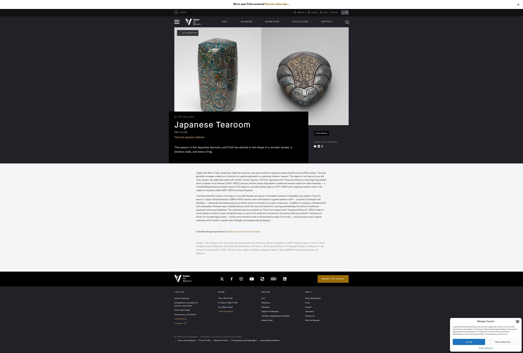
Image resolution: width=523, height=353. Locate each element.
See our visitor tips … (277, 4)
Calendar (246, 22)
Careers (308, 307)
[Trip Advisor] (273, 279)
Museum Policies (221, 340)
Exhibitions (272, 22)
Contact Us (310, 316)
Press (307, 303)
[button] (517, 321)
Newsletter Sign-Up (333, 279)
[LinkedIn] (284, 279)
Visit (225, 22)
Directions (178, 323)
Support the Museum (270, 312)
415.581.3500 (180, 319)
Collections (300, 22)
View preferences (502, 342)
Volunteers (309, 312)
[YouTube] (251, 279)
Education (266, 307)
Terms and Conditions (186, 340)
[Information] (177, 12)
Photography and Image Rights (244, 340)
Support (327, 22)
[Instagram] (241, 279)
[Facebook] (232, 279)
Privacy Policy (205, 340)
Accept (469, 342)
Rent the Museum (312, 320)
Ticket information (225, 312)
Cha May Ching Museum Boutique (276, 316)
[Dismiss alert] (518, 4)
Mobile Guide (267, 320)
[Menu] (176, 22)
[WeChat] (262, 279)
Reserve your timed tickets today (244, 232)
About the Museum (313, 298)
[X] (222, 279)
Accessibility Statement (269, 340)
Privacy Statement (486, 348)
